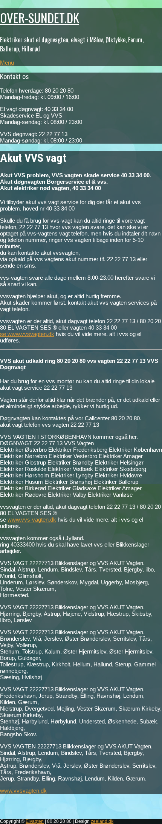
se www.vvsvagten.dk (27, 334)
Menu (7, 62)
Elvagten (35, 821)
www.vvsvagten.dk (23, 790)
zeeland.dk (102, 821)
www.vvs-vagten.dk (32, 519)
